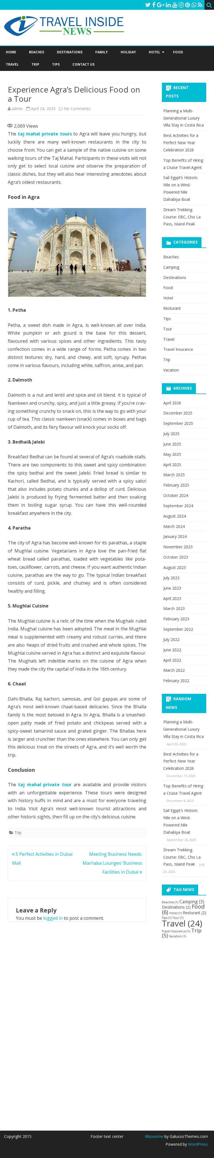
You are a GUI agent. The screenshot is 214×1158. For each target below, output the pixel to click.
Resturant (172, 308)
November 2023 (178, 546)
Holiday (128, 52)
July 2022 (171, 639)
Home (11, 52)
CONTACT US (83, 64)
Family (101, 52)
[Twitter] (148, 5)
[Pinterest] (187, 5)
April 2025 (172, 464)
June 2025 (172, 444)
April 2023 (172, 598)
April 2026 (172, 403)
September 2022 (178, 629)
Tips (56, 64)
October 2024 (175, 495)
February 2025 (176, 485)
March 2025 (174, 474)
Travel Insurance (178, 349)
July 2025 (171, 433)
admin (17, 108)
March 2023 (174, 608)
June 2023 (172, 588)
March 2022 (174, 670)
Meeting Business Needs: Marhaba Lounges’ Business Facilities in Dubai (112, 863)
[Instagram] (181, 5)
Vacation (171, 370)
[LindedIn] (168, 5)
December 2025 (177, 413)
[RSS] (200, 5)
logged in (53, 918)
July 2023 (171, 577)
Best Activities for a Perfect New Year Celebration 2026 (180, 143)
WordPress (197, 1144)
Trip (35, 64)
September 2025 (178, 423)
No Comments (77, 108)
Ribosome (154, 1136)
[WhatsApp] (193, 5)
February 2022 (176, 680)
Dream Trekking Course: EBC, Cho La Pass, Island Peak (182, 217)
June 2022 (172, 649)
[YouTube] (174, 5)
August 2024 (174, 516)
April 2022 (172, 660)
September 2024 (178, 505)
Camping (171, 267)
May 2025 (172, 454)
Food (178, 52)
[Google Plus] (160, 5)
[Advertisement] (188, 1030)
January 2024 (175, 536)
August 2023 (174, 567)
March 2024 (174, 526)
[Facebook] (153, 5)
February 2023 (176, 618)
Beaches (36, 52)
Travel (12, 64)
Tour (167, 329)
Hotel (154, 52)
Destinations (69, 52)
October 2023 (175, 557)
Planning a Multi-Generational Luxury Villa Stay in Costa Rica (183, 118)
